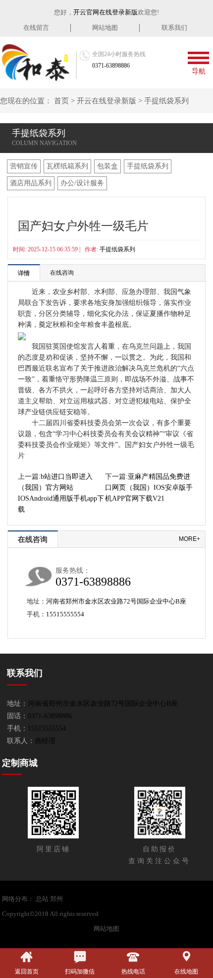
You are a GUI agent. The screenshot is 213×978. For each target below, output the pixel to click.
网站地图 (105, 27)
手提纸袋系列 (166, 101)
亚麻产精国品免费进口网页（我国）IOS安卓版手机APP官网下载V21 (149, 487)
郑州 (56, 899)
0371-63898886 (111, 65)
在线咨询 (62, 272)
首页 (61, 101)
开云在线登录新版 (106, 101)
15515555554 (65, 614)
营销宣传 (24, 166)
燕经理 (45, 741)
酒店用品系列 (31, 183)
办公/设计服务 (82, 183)
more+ (189, 538)
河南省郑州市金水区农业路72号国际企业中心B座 (116, 601)
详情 (24, 273)
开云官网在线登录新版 (105, 12)
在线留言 (36, 27)
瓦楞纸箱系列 (67, 166)
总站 (42, 899)
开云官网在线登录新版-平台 (139, 913)
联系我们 (174, 27)
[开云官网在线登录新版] (39, 62)
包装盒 (107, 166)
